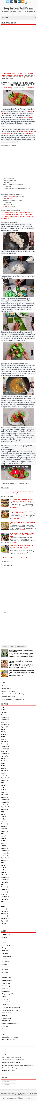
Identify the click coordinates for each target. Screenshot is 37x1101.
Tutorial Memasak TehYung (9, 1040)
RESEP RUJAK (6, 1021)
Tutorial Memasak (7, 688)
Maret (2, 739)
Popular (5, 646)
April (2, 710)
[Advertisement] (18, 56)
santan (28, 133)
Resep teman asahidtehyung (10, 1023)
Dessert (14, 73)
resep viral (5, 1026)
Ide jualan (19, 73)
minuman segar (6, 986)
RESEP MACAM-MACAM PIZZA (11, 1007)
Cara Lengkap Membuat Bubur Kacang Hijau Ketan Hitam (18, 212)
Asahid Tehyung (7, 87)
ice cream (5, 953)
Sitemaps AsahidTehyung (9, 1068)
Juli (2, 729)
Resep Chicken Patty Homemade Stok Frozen (21, 670)
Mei (2, 707)
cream (4, 940)
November (4, 719)
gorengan (5, 950)
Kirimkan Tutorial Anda (8, 696)
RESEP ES (26, 73)
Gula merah (10, 198)
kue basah (5, 969)
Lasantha (29, 1097)
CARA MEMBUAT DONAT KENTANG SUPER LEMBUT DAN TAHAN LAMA (22, 511)
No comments (30, 87)
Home (3, 73)
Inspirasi (4, 964)
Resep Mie (5, 1015)
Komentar (6, 1084)
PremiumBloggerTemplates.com (11, 1098)
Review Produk (6, 1029)
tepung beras (23, 131)
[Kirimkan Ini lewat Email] (2, 488)
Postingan (6, 1081)
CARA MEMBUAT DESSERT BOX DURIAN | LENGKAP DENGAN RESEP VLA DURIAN (21, 500)
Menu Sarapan (6, 983)
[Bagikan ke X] (6, 488)
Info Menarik (5, 961)
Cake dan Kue (6, 934)
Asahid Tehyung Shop (8, 691)
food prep (5, 948)
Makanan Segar (6, 977)
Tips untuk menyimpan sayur (10, 1037)
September (4, 724)
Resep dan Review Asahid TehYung (18, 8)
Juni (2, 732)
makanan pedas (6, 975)
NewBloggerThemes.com (28, 1098)
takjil (3, 1034)
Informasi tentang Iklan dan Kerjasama (13, 699)
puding (4, 996)
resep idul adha (6, 1002)
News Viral (5, 988)
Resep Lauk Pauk (7, 1004)
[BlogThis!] (4, 488)
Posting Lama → (30, 558)
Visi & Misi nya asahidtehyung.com (12, 1057)
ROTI (3, 1031)
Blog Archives (21, 646)
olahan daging (6, 991)
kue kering (5, 972)
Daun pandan (12, 196)
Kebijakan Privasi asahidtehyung (11, 1062)
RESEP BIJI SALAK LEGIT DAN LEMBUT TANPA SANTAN (17, 214)
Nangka (5, 206)
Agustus (3, 727)
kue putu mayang (27, 117)
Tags (12, 646)
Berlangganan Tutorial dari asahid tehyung (14, 694)
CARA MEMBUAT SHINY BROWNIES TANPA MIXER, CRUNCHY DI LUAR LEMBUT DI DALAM (22, 534)
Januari (3, 715)
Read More (15, 507)
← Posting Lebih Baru (8, 558)
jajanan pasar (6, 967)
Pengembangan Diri (7, 994)
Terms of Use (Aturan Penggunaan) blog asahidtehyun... (18, 1065)
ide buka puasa (6, 956)
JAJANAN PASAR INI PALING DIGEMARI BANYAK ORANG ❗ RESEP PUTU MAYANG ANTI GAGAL (18, 84)
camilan (8, 73)
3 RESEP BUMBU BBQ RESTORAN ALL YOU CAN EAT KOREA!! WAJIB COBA (22, 546)
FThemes (13, 1097)
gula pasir (10, 133)
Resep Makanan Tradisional (10, 1010)
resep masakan (6, 1013)
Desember (4, 717)
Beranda (20, 558)
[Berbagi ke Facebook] (7, 488)
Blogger (19, 1094)
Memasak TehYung (7, 980)
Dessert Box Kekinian (8, 945)
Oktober (3, 722)
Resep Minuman (18, 75)
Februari (3, 712)
